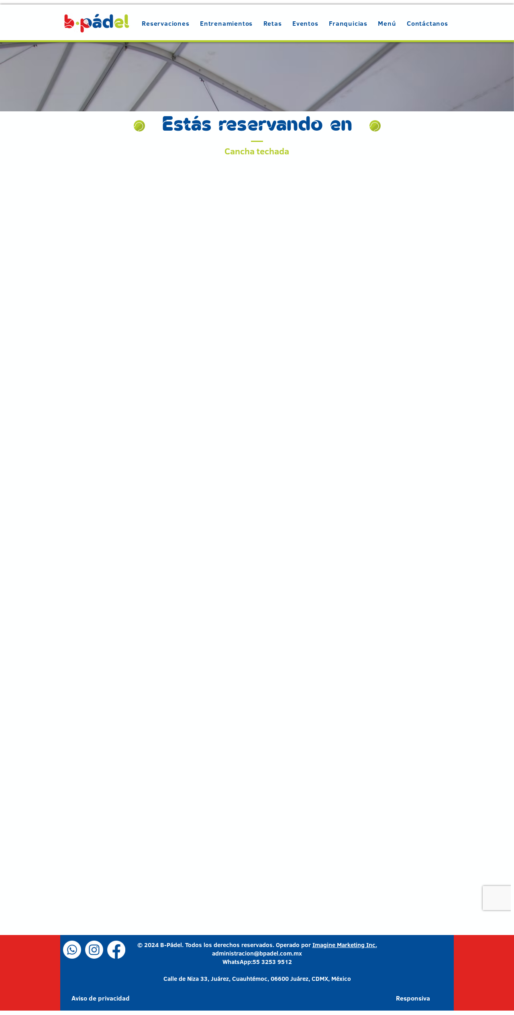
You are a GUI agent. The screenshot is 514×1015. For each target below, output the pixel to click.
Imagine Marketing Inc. (344, 945)
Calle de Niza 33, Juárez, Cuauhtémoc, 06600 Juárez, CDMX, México (257, 978)
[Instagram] (94, 950)
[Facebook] (116, 950)
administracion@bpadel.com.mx (257, 953)
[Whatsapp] (72, 950)
